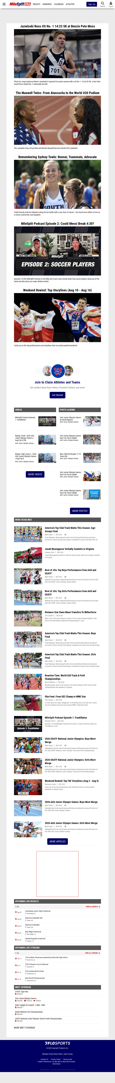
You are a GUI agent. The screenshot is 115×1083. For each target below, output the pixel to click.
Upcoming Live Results (27, 901)
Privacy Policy (56, 1059)
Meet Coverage (23, 987)
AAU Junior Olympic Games (24, 443)
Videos (18, 409)
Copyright (55, 1048)
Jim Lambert (49, 616)
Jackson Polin (49, 552)
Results (36, 4)
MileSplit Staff (50, 721)
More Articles (57, 841)
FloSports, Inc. (64, 1048)
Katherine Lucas (50, 784)
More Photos (79, 510)
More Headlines (23, 519)
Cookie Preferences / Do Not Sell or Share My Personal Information (56, 1063)
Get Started (57, 395)
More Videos (35, 474)
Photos (29, 1001)
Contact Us (44, 1059)
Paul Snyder (49, 700)
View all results (92, 907)
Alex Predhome (50, 682)
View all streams (91, 953)
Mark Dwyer (49, 535)
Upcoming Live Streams (27, 947)
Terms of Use (67, 1059)
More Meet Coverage (24, 1027)
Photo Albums (67, 409)
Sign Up (91, 4)
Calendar (58, 4)
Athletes (70, 4)
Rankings (47, 4)
